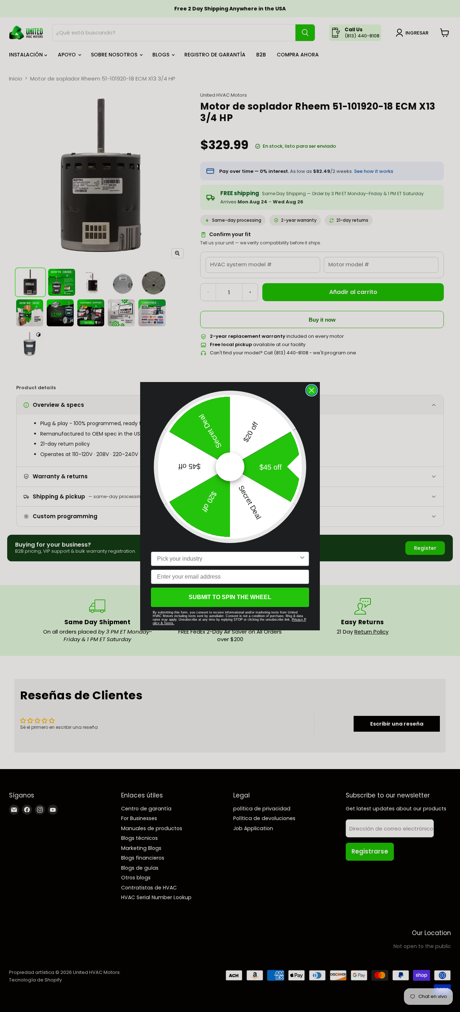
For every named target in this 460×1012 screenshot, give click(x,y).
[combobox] (228, 559)
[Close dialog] (311, 390)
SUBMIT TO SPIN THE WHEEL (230, 597)
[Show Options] (302, 559)
